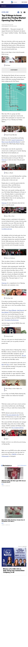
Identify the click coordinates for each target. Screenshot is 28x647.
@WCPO (14, 454)
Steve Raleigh (5, 312)
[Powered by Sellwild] (24, 546)
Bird (3, 364)
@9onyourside (5, 456)
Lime (7, 364)
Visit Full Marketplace (21, 465)
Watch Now (24, 2)
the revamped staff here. (18, 427)
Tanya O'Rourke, (12, 310)
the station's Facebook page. (12, 320)
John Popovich (20, 310)
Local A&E (5, 12)
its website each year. (7, 229)
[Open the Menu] (2, 2)
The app (24, 355)
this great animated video (13, 415)
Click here (4, 160)
